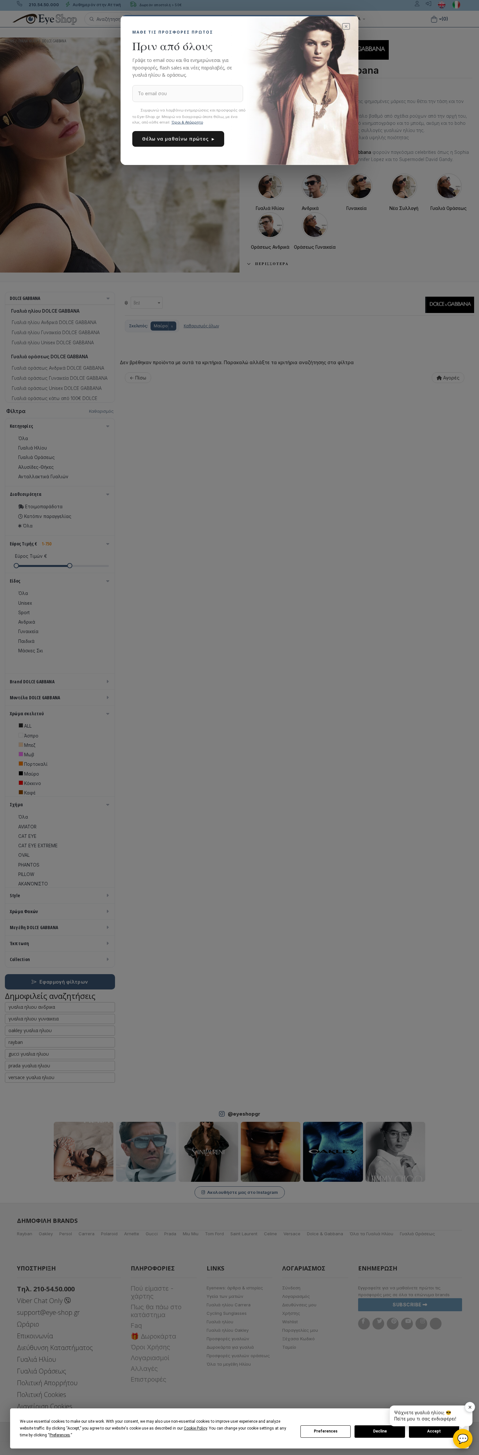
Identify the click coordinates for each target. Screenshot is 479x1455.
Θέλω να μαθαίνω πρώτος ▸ (178, 139)
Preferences (326, 1431)
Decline (380, 1431)
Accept (434, 1431)
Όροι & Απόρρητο (187, 122)
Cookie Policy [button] (195, 1428)
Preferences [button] (60, 1435)
